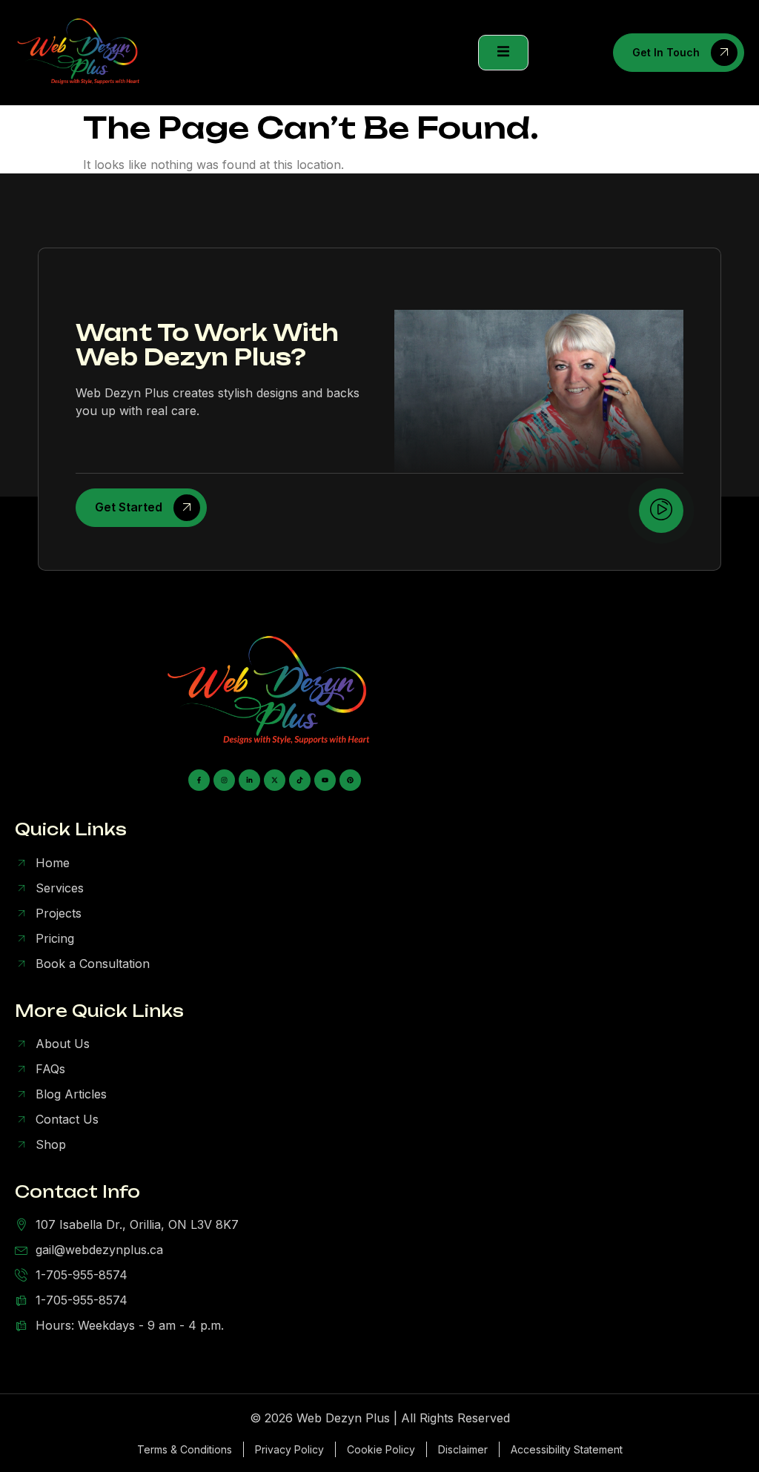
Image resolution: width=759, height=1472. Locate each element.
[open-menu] (503, 52)
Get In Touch (666, 52)
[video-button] (661, 510)
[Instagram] (224, 780)
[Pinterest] (350, 780)
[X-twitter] (274, 780)
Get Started (128, 507)
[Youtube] (325, 780)
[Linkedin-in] (249, 780)
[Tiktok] (300, 780)
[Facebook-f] (199, 780)
